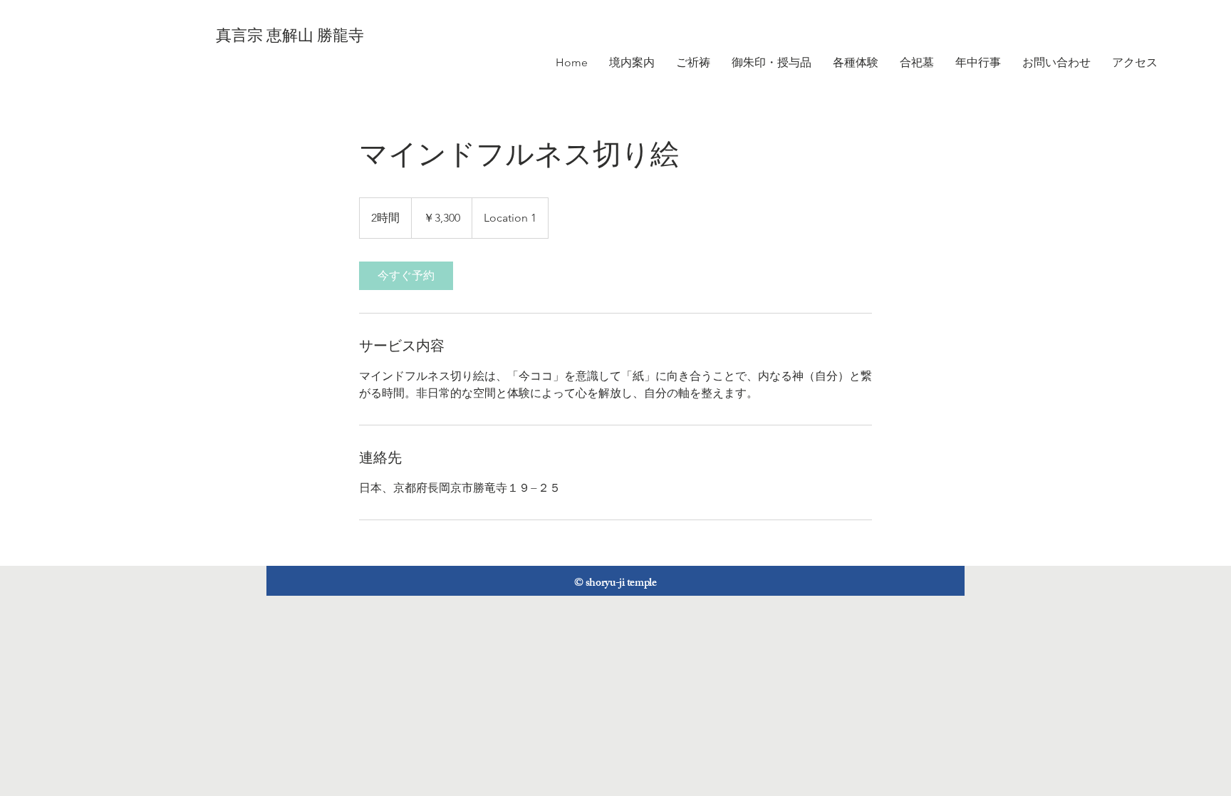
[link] (406, 276)
